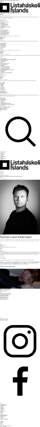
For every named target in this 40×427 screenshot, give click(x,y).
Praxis (1, 48)
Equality (2, 62)
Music (2, 27)
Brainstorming (3, 47)
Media (1, 424)
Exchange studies (3, 158)
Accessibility (2, 65)
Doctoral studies (3, 156)
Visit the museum (2, 82)
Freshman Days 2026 (3, 178)
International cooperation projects (6, 103)
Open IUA (2, 157)
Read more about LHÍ (3, 58)
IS (0, 2)
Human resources (3, 61)
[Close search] (0, 110)
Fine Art (3, 25)
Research (2, 172)
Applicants (2, 421)
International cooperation (4, 175)
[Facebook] (20, 380)
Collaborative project (3, 0)
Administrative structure (4, 60)
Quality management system (5, 63)
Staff (1, 423)
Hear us (2, 402)
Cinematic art (4, 23)
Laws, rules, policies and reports (5, 67)
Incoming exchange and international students (7, 104)
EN (1, 2)
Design (3, 22)
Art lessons (4, 24)
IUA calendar (2, 71)
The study (2, 171)
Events (9, 0)
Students (2, 422)
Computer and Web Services (5, 68)
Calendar (11, 0)
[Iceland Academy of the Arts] (20, 164)
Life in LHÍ (14, 0)
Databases (2, 84)
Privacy (1, 426)
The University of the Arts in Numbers (6, 72)
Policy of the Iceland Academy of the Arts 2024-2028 (8, 59)
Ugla (0, 1)
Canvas (3, 1)
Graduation (2, 153)
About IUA (1, 52)
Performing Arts (5, 26)
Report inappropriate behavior (5, 66)
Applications (2, 154)
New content (2, 83)
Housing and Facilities (4, 64)
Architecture (2, 405)
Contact (17, 0)
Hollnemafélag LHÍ (3, 70)
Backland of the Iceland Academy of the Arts (7, 69)
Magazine (2, 85)
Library (1, 77)
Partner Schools (3, 102)
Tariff (1, 73)
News (7, 0)
